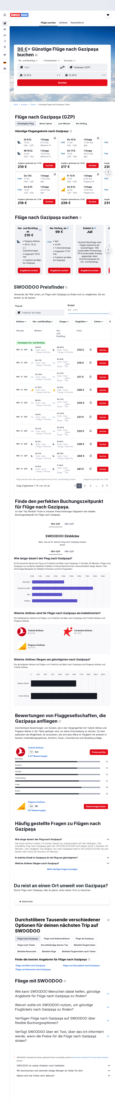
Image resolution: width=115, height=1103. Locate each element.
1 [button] (79, 485)
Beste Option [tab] (46, 123)
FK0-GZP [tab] (55, 524)
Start (16, 104)
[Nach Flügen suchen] (4, 23)
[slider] (110, 313)
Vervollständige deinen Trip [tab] (54, 945)
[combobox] (70, 60)
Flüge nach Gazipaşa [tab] (27, 938)
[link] (29, 270)
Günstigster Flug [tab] (25, 123)
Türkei (32, 104)
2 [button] (84, 485)
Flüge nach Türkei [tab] (26, 945)
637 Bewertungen (37, 810)
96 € (22, 49)
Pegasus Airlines (36, 802)
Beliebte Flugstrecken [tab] (84, 945)
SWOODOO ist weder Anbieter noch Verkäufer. (41, 1065)
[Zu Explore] (4, 47)
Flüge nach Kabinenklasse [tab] (57, 938)
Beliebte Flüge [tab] (49, 951)
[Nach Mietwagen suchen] (4, 35)
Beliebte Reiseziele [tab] (26, 951)
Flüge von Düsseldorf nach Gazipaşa (81, 965)
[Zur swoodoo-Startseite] (19, 15)
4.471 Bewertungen (38, 756)
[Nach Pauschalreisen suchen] (4, 41)
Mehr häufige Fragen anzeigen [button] (62, 869)
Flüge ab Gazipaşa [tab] (85, 938)
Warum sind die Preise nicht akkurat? (36, 1075)
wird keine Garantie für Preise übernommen (90, 1057)
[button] (5, 15)
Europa (24, 104)
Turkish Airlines (36, 747)
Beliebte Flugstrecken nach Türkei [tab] (79, 951)
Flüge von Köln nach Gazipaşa (30, 965)
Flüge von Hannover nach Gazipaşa (33, 969)
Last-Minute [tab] (64, 123)
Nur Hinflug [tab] (81, 123)
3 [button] (90, 485)
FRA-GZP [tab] (69, 524)
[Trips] (4, 55)
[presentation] (36, 55)
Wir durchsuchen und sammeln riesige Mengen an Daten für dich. (50, 1070)
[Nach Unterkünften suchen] (4, 29)
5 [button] (102, 485)
